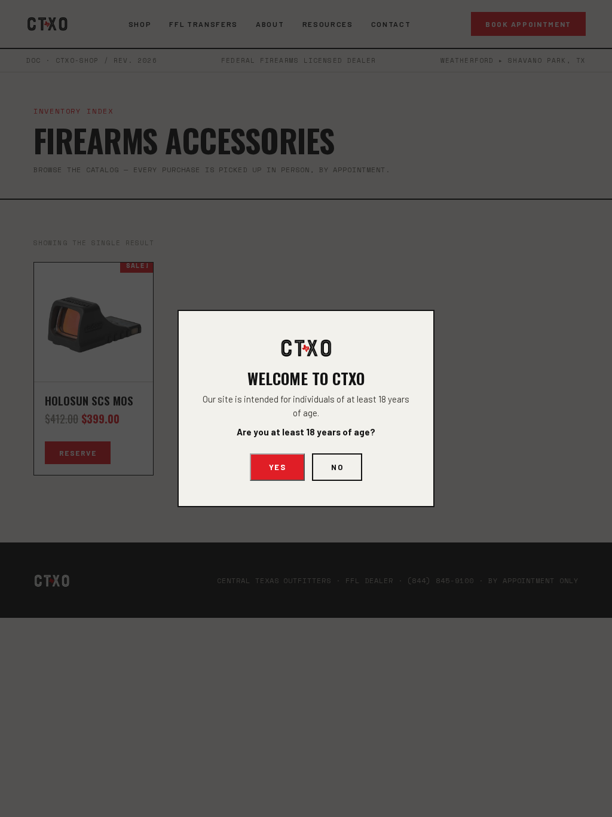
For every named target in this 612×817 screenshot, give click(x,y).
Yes (277, 467)
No (337, 467)
